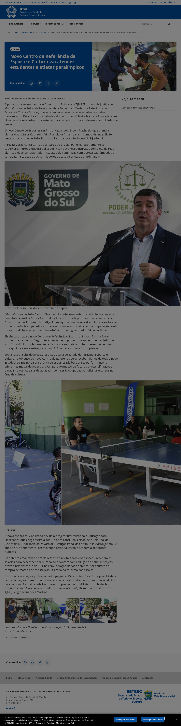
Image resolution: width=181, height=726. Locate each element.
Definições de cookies (125, 719)
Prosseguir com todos (153, 719)
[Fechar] (176, 719)
